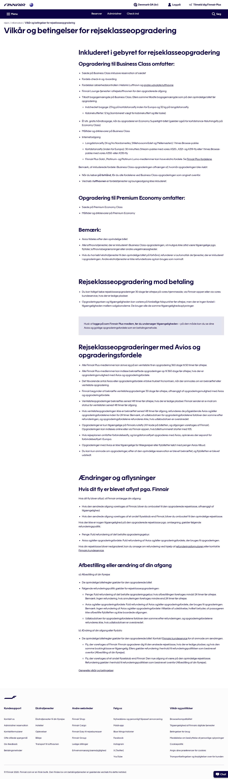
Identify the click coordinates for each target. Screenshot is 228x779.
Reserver (96, 13)
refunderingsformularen (190, 546)
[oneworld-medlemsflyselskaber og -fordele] (31, 5)
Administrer (114, 13)
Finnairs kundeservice (91, 550)
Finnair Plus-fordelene (199, 159)
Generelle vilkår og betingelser (96, 670)
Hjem (6, 23)
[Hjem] (14, 5)
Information (17, 23)
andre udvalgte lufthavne (158, 85)
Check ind (133, 13)
